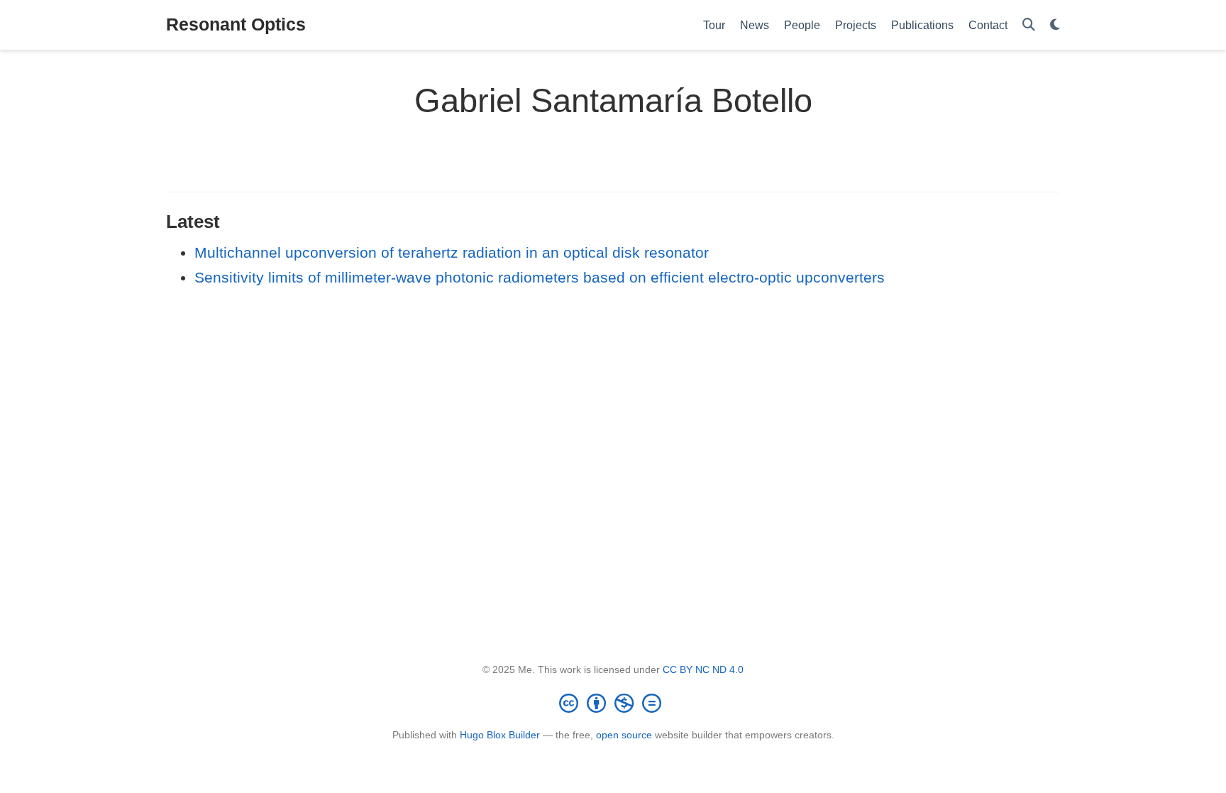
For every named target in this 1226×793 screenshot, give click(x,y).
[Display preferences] (1055, 25)
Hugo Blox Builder (500, 734)
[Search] (1028, 25)
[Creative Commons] (613, 703)
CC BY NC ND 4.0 (703, 669)
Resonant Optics (236, 24)
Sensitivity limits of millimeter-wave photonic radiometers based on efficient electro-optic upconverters (539, 277)
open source (624, 734)
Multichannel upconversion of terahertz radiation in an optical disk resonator (451, 252)
